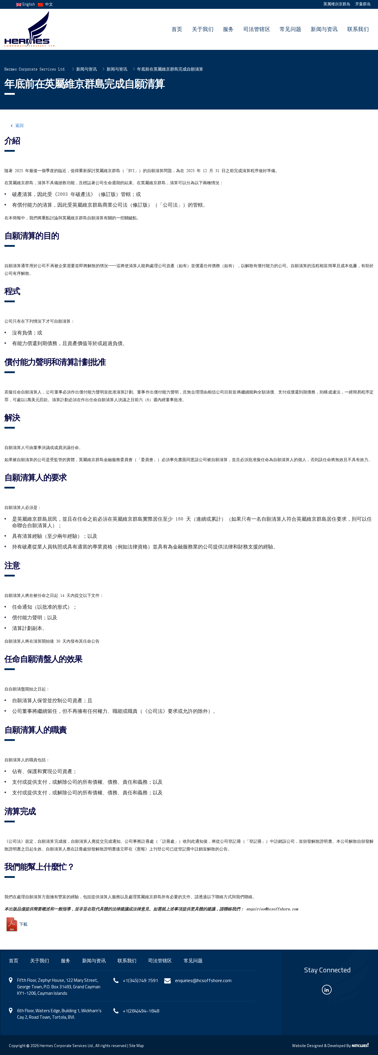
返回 (19, 125)
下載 (23, 924)
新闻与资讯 (324, 29)
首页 (177, 29)
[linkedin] (327, 989)
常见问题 (290, 29)
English (28, 4)
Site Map (136, 1046)
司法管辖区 (257, 29)
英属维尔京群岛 (336, 4)
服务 (228, 29)
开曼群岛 (363, 4)
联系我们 (358, 29)
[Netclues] (360, 1045)
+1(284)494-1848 (141, 1010)
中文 (48, 4)
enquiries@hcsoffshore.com (203, 980)
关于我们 (203, 29)
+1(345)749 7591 (140, 980)
